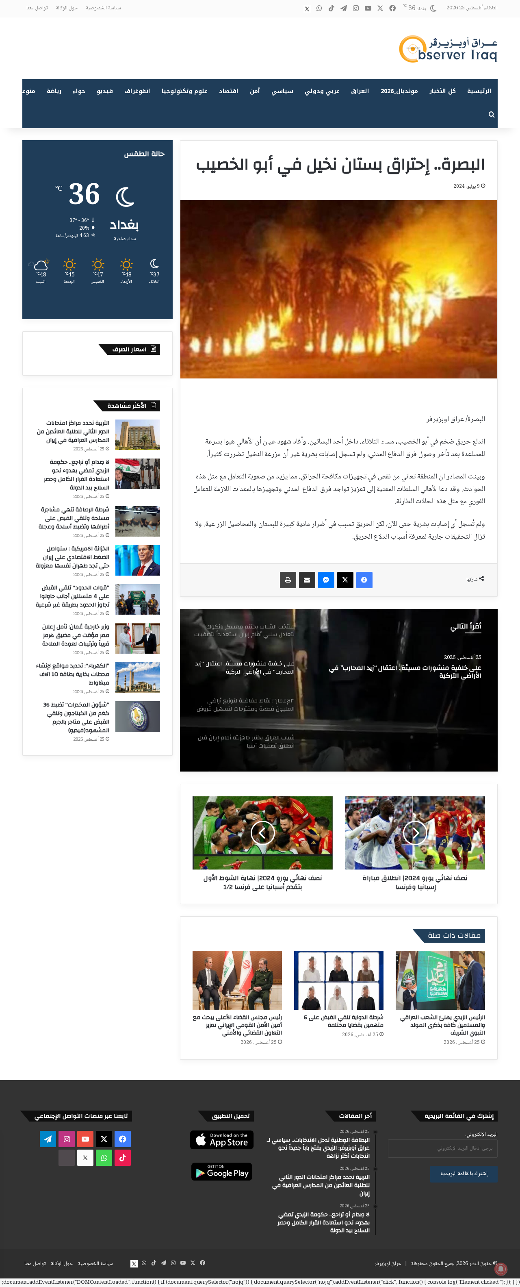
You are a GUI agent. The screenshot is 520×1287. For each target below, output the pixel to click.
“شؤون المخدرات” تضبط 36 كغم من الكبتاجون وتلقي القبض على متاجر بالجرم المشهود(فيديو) (76, 718)
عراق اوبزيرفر (388, 1263)
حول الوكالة (67, 8)
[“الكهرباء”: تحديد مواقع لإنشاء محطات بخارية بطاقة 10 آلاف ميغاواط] (137, 677)
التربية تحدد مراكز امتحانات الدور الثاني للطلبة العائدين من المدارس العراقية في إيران (73, 432)
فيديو (105, 91)
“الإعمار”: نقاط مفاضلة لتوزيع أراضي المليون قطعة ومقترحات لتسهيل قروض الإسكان (409, 673)
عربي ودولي (322, 91)
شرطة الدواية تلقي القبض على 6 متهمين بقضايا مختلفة (344, 1021)
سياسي (282, 91)
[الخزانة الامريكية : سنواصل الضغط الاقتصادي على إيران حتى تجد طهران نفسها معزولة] (137, 560)
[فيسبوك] (364, 580)
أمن (255, 91)
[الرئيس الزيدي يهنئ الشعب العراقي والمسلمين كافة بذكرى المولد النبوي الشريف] (440, 980)
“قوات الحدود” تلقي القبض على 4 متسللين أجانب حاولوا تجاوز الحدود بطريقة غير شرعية (72, 596)
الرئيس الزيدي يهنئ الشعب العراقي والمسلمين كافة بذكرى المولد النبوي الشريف (442, 1025)
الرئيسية (479, 91)
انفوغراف (137, 91)
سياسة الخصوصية (103, 8)
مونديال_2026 (399, 91)
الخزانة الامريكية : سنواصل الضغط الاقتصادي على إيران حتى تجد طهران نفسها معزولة (72, 557)
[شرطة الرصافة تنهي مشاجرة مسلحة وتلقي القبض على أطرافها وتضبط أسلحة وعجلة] (137, 521)
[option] (339, 690)
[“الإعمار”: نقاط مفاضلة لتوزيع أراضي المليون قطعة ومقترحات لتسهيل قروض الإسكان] (339, 690)
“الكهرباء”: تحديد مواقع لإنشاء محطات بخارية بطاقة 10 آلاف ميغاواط (72, 674)
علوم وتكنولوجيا (185, 91)
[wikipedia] (295, 9)
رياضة (54, 91)
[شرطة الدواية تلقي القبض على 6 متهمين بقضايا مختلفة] (339, 980)
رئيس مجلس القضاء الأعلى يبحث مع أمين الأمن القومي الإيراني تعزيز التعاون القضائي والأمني (237, 1025)
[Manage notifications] (500, 1269)
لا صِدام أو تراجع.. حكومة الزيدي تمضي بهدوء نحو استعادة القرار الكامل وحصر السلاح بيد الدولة (76, 475)
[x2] (307, 9)
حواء (79, 91)
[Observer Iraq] (448, 49)
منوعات (25, 91)
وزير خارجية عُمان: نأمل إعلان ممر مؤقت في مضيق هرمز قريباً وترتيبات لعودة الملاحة (75, 635)
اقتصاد (228, 91)
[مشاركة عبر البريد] (307, 580)
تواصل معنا (37, 8)
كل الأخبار (442, 91)
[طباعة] (288, 580)
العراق (360, 91)
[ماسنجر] (326, 580)
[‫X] (345, 580)
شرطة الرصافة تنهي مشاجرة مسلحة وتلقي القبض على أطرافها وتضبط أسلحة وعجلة (74, 518)
